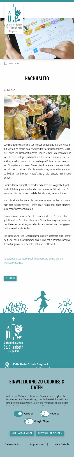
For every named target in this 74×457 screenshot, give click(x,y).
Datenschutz (12, 444)
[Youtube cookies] (44, 414)
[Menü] (64, 11)
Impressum (36, 444)
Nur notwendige (22, 433)
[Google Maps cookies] (28, 421)
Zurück (10, 278)
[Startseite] (5, 63)
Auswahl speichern (50, 433)
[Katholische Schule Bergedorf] (37, 335)
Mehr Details (61, 444)
